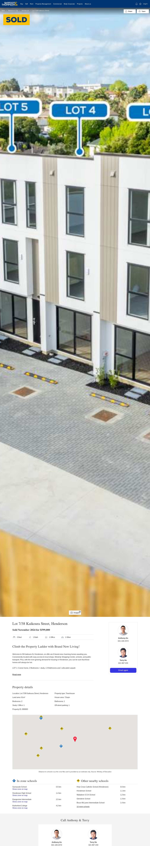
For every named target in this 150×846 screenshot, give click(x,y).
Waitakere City (13, 10)
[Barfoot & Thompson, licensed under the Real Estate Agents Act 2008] (9, 3)
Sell (26, 4)
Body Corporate (69, 4)
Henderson (25, 10)
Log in (145, 4)
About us (88, 4)
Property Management (43, 4)
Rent (31, 4)
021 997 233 (123, 663)
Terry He (123, 660)
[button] (75, 739)
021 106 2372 (123, 641)
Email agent (123, 670)
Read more (16, 675)
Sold (3, 10)
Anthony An (123, 638)
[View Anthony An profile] (123, 630)
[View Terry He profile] (123, 652)
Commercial (57, 4)
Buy (21, 4)
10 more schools (83, 807)
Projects (80, 4)
